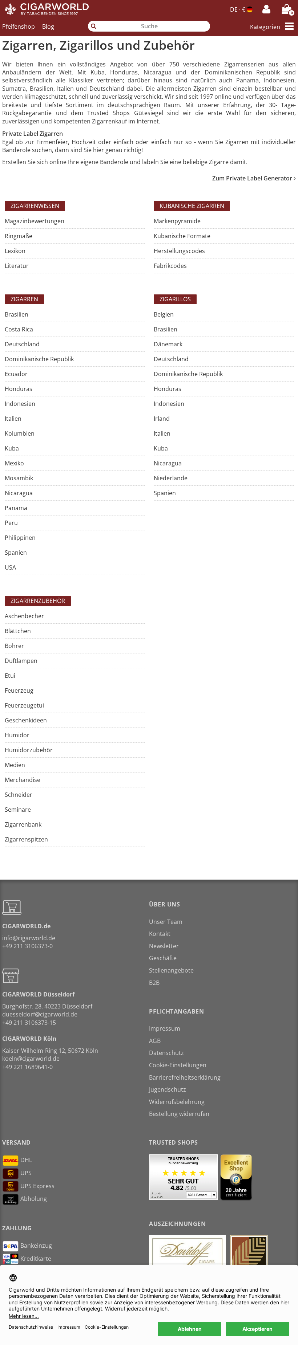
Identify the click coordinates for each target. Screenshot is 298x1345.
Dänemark (168, 344)
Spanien (16, 553)
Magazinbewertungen (34, 221)
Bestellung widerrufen (179, 1114)
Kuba (12, 448)
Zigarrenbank (23, 824)
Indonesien (20, 404)
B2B (154, 983)
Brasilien (16, 314)
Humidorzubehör (29, 750)
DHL (26, 1160)
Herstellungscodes (179, 251)
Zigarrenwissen (35, 206)
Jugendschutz (167, 1089)
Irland (162, 419)
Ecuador (16, 374)
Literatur (17, 266)
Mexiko (14, 463)
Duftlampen (21, 661)
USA (10, 567)
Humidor (17, 735)
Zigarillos (175, 299)
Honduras (18, 389)
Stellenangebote (171, 970)
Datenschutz (166, 1053)
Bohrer (14, 646)
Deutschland (22, 344)
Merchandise (22, 780)
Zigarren (24, 299)
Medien (15, 765)
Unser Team (165, 922)
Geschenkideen (26, 720)
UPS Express (37, 1186)
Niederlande (171, 478)
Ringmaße (18, 236)
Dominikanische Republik (39, 359)
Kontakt (159, 934)
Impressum (164, 1028)
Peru (11, 523)
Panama (16, 508)
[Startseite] (47, 9)
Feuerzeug (19, 690)
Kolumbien (20, 433)
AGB (155, 1041)
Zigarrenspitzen (26, 839)
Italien (13, 419)
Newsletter (164, 946)
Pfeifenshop (18, 26)
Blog (48, 26)
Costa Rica (19, 329)
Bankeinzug (36, 1246)
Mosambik (19, 478)
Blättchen (18, 631)
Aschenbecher (24, 616)
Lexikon (15, 251)
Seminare (18, 810)
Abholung (33, 1199)
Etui (10, 676)
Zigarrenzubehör (38, 601)
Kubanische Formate (182, 236)
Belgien (164, 314)
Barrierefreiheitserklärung (185, 1077)
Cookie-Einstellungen (177, 1065)
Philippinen (20, 538)
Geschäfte (163, 958)
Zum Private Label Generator (253, 178)
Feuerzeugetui (24, 705)
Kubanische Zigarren (192, 206)
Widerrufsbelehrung (177, 1102)
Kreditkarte (35, 1259)
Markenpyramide (177, 221)
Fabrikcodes (170, 266)
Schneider (18, 795)
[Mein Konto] (266, 9)
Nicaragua (19, 493)
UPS (26, 1173)
